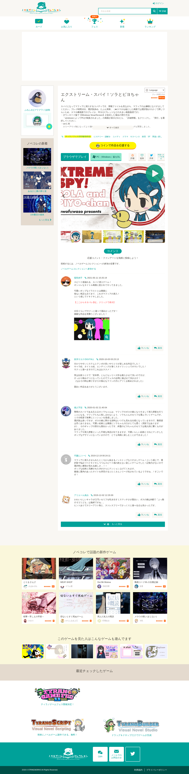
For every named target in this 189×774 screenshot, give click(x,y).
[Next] (161, 196)
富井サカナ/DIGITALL (84, 359)
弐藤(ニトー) (80, 455)
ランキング (150, 26)
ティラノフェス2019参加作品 (78, 136)
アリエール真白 (81, 495)
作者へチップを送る (161, 156)
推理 (144, 137)
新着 (122, 26)
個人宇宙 (78, 407)
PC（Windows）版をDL (106, 157)
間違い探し (157, 137)
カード (39, 26)
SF (149, 137)
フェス (94, 26)
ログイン (160, 3)
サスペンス (135, 137)
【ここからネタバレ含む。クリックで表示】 (94, 302)
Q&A (100, 753)
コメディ (116, 137)
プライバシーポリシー (156, 770)
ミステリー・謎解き (102, 137)
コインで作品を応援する (115, 145)
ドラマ (125, 137)
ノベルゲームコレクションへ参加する (78, 269)
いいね (143, 348)
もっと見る (44, 220)
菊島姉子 (78, 278)
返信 (158, 348)
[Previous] (64, 196)
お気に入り (66, 26)
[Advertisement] (94, 56)
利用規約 (138, 770)
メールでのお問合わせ (116, 753)
